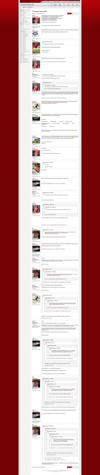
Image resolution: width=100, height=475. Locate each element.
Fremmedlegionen (25, 36)
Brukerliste (24, 30)
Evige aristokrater (25, 33)
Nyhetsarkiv (24, 12)
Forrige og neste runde (26, 18)
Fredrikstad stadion (25, 59)
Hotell (23, 57)
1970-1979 (24, 45)
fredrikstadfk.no (24, 7)
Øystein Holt (55, 471)
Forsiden (23, 9)
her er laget (44, 148)
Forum (23, 24)
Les (22, 25)
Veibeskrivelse (24, 60)
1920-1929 (24, 39)
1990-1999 (24, 47)
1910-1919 (24, 38)
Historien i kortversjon (25, 51)
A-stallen (23, 15)
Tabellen (23, 19)
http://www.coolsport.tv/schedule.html (50, 103)
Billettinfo (23, 56)
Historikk (23, 31)
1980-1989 (24, 46)
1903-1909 (24, 37)
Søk (23, 26)
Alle (77, 13)
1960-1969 (24, 44)
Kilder (23, 53)
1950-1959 (24, 43)
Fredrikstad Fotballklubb (41, 13)
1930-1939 (24, 40)
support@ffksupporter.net (64, 470)
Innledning (24, 32)
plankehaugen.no (30, 7)
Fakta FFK (24, 52)
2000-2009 (24, 48)
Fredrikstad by (24, 58)
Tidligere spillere (24, 21)
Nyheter (23, 10)
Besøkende (24, 54)
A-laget (23, 14)
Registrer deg (75, 1)
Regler (23, 27)
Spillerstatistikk (24, 20)
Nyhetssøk (24, 13)
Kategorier (34, 13)
